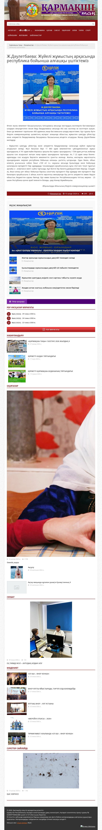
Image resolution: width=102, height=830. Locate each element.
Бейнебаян (12, 35)
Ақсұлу (31, 567)
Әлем (74, 30)
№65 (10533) (16, 314)
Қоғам (49, 30)
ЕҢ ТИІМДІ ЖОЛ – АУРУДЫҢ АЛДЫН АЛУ (24, 663)
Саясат (57, 30)
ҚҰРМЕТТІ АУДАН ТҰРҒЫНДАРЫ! (42, 356)
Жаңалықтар (24, 30)
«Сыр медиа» (22, 823)
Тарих (81, 30)
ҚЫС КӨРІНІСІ (13, 794)
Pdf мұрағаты (52, 329)
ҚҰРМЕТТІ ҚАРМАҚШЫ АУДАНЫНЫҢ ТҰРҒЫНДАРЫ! (50, 371)
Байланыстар (36, 35)
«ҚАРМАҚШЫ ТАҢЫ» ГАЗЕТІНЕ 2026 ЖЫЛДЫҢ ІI (49, 341)
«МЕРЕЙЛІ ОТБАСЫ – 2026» (39, 718)
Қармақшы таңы (60, 10)
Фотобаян (23, 35)
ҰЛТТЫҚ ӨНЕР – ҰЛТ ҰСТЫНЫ (40, 703)
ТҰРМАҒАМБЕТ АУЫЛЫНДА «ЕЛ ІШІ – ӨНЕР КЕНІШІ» (50, 733)
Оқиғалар (66, 30)
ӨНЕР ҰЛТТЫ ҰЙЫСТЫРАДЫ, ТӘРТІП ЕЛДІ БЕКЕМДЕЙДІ (51, 689)
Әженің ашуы (13, 562)
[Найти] (93, 24)
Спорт (88, 30)
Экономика (40, 30)
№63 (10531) (16, 323)
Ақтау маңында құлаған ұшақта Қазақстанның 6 (49, 582)
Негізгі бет (12, 30)
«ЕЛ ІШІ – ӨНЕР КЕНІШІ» (38, 674)
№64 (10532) (16, 318)
